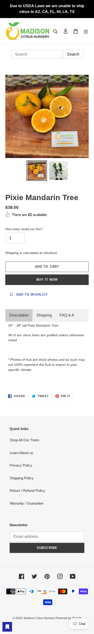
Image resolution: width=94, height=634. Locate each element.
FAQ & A (67, 315)
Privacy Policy (21, 465)
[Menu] (86, 31)
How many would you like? (23, 229)
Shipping (44, 315)
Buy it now (47, 279)
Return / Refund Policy (27, 490)
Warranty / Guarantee (26, 503)
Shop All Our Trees (24, 440)
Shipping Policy (22, 478)
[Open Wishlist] (7, 627)
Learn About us (21, 453)
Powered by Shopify (68, 618)
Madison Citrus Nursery (39, 618)
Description (19, 315)
